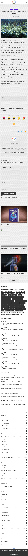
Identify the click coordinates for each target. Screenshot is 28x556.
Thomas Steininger (18, 310)
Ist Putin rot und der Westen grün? (11, 335)
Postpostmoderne (12, 306)
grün (9, 295)
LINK (11, 151)
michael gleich (5, 304)
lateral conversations (6, 302)
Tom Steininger (13, 312)
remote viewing (22, 308)
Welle (20, 314)
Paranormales (4, 483)
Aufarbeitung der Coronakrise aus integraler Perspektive (13, 324)
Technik (2, 533)
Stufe (11, 310)
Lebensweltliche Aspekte (6, 457)
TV (1, 536)
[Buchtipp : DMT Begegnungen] (14, 214)
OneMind (12, 16)
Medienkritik (3, 465)
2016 (3, 289)
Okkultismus (4, 481)
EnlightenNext (12, 293)
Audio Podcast (4, 418)
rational (4, 528)
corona (23, 291)
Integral (21, 297)
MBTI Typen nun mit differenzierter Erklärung (12, 381)
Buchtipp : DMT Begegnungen (9, 224)
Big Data (3, 433)
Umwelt (15, 9)
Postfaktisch (20, 304)
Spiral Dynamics (5, 310)
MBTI (2, 462)
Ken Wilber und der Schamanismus (10, 391)
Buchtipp (3, 439)
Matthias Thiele (15, 302)
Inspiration (3, 446)
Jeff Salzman (5, 420)
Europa (18, 293)
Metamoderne (4, 475)
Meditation (3, 468)
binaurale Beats (16, 291)
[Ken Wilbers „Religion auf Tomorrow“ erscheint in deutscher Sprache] (14, 238)
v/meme (4, 504)
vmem (15, 314)
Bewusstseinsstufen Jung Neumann (9, 431)
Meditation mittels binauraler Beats (9, 470)
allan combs (15, 289)
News (12, 9)
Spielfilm (4, 531)
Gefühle (22, 293)
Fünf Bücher (3, 441)
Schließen (14, 554)
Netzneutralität (13, 304)
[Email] (25, 131)
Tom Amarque (5, 312)
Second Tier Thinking (5, 499)
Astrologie (21, 289)
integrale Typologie (5, 449)
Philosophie (3, 489)
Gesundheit (4, 295)
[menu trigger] (2, 2)
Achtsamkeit (8, 289)
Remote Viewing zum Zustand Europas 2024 (13, 349)
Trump (3, 314)
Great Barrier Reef (10, 108)
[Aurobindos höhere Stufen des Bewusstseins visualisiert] (14, 263)
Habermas (14, 295)
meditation (22, 302)
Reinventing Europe (13, 308)
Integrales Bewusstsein (17, 299)
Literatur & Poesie (5, 460)
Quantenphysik (21, 306)
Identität (16, 297)
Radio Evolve (4, 308)
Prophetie (3, 491)
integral (3, 517)
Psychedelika (4, 494)
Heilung (19, 295)
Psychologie (3, 496)
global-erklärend (6, 515)
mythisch (4, 523)
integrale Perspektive (6, 299)
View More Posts (14, 143)
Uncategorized (4, 541)
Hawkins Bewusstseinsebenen (10, 368)
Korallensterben (19, 108)
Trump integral (9, 314)
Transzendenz (20, 312)
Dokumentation (5, 510)
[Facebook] (18, 131)
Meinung (3, 473)
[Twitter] (22, 131)
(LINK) (8, 152)
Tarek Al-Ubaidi (5, 423)
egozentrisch (5, 512)
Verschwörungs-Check (7, 486)
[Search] (25, 2)
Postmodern (5, 525)
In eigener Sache (4, 444)
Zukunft (2, 544)
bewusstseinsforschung (6, 291)
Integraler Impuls (4, 452)
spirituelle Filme (4, 507)
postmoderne (4, 306)
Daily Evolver (4, 293)
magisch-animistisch (6, 520)
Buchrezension (4, 436)
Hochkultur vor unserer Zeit (7, 297)
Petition (4, 110)
